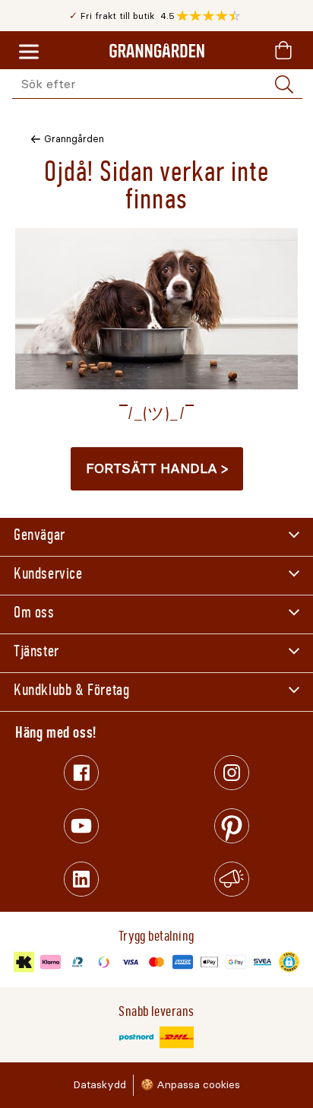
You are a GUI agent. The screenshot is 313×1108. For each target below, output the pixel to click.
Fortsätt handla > (157, 468)
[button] (212, 16)
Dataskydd (99, 1084)
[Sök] (284, 84)
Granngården (74, 138)
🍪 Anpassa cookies (190, 1084)
